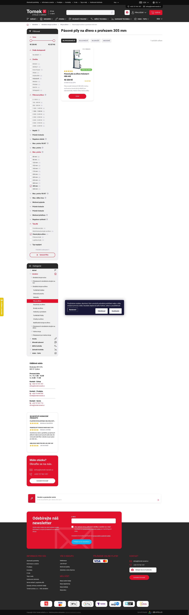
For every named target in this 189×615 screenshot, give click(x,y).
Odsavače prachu (38, 293)
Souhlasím (115, 311)
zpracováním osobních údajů (91, 529)
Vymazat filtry (44, 255)
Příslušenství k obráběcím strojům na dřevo (44, 327)
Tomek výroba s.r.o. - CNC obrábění (37, 588)
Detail (77, 96)
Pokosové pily (38, 237)
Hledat (112, 12)
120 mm (36, 162)
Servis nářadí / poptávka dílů (35, 582)
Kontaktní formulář (42, 481)
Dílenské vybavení (38, 342)
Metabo (36, 81)
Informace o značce (48, 2)
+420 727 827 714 (37, 403)
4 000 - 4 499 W (38, 126)
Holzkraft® (37, 76)
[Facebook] (127, 12)
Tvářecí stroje (37, 331)
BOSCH (36, 64)
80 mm (36, 157)
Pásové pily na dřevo (40, 234)
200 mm (36, 174)
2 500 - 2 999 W (38, 117)
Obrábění (35, 274)
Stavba (34, 339)
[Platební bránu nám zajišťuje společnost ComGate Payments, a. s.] (46, 604)
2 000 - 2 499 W (38, 114)
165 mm (36, 168)
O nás (75, 2)
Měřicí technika (37, 346)
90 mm (36, 160)
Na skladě (37, 55)
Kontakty (68, 2)
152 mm (36, 165)
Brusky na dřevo (38, 308)
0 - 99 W (36, 99)
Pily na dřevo (37, 301)
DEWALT (36, 67)
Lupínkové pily (38, 240)
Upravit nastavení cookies (73, 612)
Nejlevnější (83, 40)
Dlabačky (36, 297)
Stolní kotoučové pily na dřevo (43, 231)
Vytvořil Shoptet (142, 612)
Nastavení (72, 309)
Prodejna (59, 2)
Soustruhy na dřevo (39, 304)
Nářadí (34, 270)
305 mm (36, 186)
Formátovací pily (39, 228)
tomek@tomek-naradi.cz (37, 395)
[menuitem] (32, 19)
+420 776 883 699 (37, 393)
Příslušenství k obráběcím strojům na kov (44, 282)
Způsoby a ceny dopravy (67, 570)
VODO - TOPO (36, 353)
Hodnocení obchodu (96, 2)
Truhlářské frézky (38, 315)
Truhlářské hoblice (38, 290)
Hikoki (35, 73)
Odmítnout (101, 311)
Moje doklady (64, 587)
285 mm (36, 183)
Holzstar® (37, 78)
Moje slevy (63, 590)
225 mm (36, 180)
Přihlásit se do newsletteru (82, 542)
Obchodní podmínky (33, 2)
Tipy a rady (83, 2)
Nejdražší (95, 40)
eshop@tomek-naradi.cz (37, 386)
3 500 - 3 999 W (38, 123)
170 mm (36, 171)
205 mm (36, 177)
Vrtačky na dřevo (38, 319)
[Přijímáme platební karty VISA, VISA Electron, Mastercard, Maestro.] (60, 604)
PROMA (36, 84)
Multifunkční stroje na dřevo (41, 322)
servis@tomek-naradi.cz (37, 405)
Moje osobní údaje (65, 581)
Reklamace (63, 560)
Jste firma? (63, 563)
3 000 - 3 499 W (38, 120)
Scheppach (37, 90)
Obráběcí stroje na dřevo (40, 286)
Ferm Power (37, 70)
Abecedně (106, 40)
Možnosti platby (65, 567)
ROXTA (36, 87)
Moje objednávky (65, 584)
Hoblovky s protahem (39, 312)
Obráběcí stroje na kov (39, 277)
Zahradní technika (38, 349)
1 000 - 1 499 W (38, 108)
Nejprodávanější (69, 40)
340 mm (36, 189)
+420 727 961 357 (37, 384)
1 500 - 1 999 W (38, 111)
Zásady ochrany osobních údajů (36, 585)
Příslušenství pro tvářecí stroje (42, 335)
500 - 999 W (37, 105)
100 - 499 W (37, 102)
